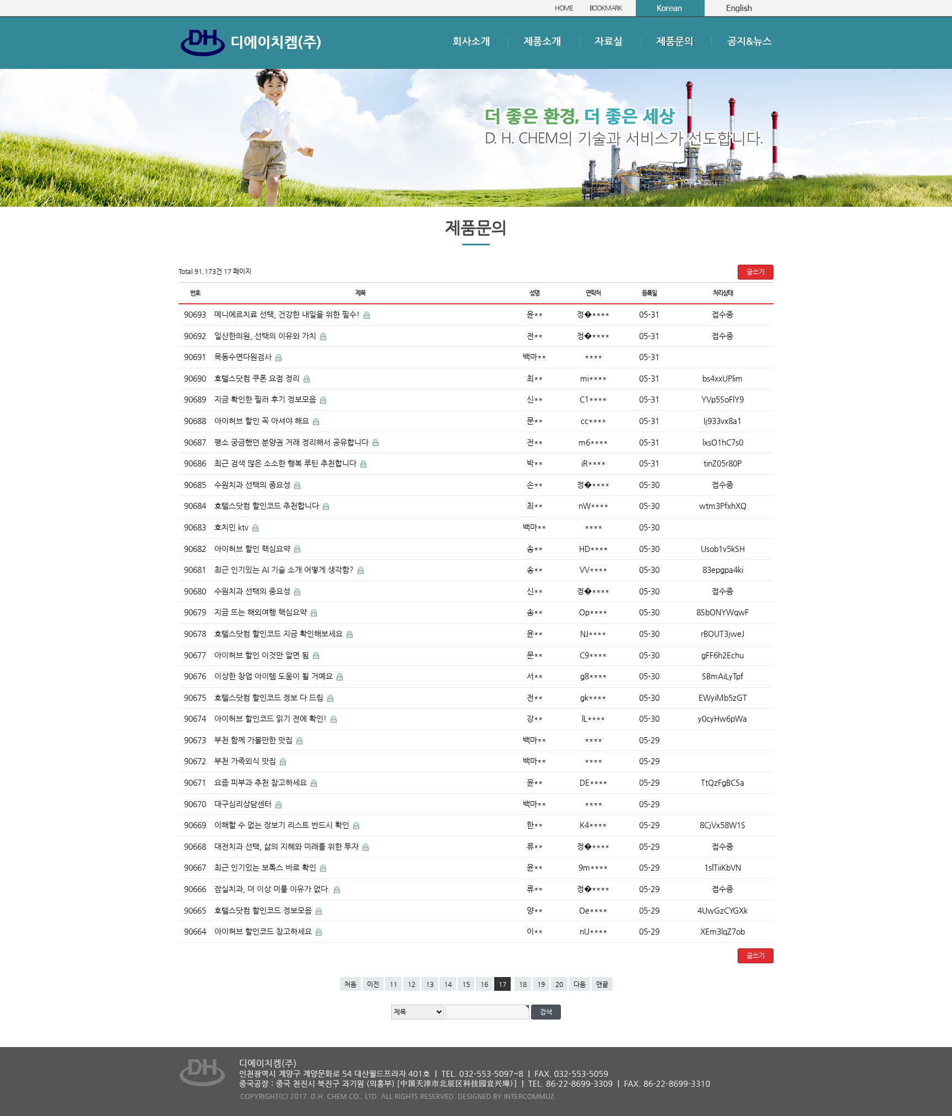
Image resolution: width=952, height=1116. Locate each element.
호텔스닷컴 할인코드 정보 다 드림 (270, 697)
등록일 (649, 293)
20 (559, 984)
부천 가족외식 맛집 (246, 760)
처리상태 (722, 293)
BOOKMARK (605, 8)
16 (484, 984)
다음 (580, 984)
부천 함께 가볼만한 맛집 (254, 740)
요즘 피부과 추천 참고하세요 (261, 782)
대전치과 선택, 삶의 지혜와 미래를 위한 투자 (287, 846)
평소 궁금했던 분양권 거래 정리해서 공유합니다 (292, 442)
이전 (373, 984)
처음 (350, 984)
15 (466, 984)
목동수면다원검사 (244, 356)
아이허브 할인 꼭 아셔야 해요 (262, 420)
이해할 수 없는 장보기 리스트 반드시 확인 (282, 824)
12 (411, 984)
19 (541, 984)
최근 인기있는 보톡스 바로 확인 (266, 867)
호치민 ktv (232, 527)
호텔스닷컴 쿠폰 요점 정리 (258, 378)
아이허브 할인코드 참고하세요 (264, 931)
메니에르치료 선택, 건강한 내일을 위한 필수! (288, 314)
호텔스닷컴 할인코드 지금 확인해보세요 (279, 633)
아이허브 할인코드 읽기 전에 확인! (271, 718)
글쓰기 (756, 272)
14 (448, 984)
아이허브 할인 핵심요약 (253, 548)
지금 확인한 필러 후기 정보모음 (266, 399)
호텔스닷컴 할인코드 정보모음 (264, 910)
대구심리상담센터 (244, 804)
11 (393, 984)
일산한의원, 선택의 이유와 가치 (266, 335)
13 (430, 984)
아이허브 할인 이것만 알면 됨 (262, 655)
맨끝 (602, 984)
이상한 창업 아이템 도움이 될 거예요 (274, 676)
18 (523, 984)
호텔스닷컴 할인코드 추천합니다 (267, 505)
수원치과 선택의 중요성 (253, 484)
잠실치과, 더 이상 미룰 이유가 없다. (273, 888)
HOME (563, 8)
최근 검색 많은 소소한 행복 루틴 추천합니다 (286, 463)
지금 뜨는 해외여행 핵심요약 (261, 612)
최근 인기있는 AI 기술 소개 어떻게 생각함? (285, 569)
